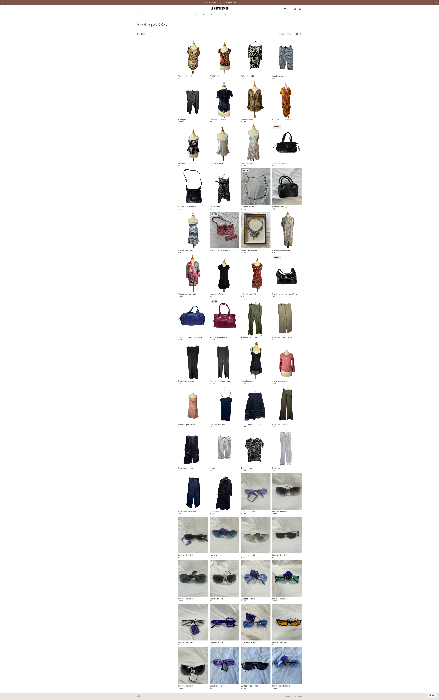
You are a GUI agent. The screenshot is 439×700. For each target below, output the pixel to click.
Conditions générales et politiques (293, 696)
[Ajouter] (204, 71)
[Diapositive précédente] (181, 55)
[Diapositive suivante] (204, 55)
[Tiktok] (142, 696)
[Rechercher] (137, 8)
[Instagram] (138, 696)
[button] (290, 34)
